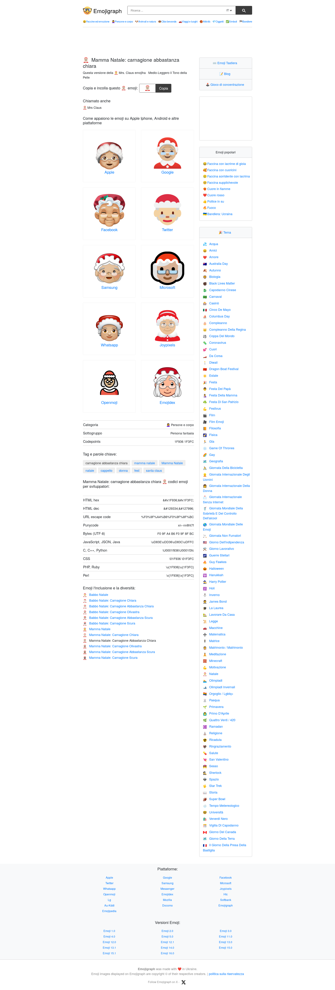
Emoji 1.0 (109, 931)
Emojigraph (107, 11)
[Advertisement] (167, 42)
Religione (212, 733)
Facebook (109, 229)
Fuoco (209, 207)
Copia (163, 87)
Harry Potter (214, 581)
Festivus (212, 408)
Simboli (231, 21)
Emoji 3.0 (226, 931)
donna (123, 470)
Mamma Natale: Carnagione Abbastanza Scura (119, 651)
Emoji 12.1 (167, 942)
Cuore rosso (214, 195)
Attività (205, 21)
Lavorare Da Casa (219, 614)
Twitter (167, 229)
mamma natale (144, 463)
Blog (225, 73)
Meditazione (214, 654)
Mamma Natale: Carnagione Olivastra (112, 646)
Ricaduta (212, 739)
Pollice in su (213, 201)
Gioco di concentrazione (225, 84)
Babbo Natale (95, 594)
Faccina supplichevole (220, 182)
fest (136, 470)
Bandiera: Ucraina (218, 213)
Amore (210, 257)
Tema (225, 232)
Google (167, 172)
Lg (109, 900)
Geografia (213, 461)
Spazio (211, 779)
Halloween (213, 568)
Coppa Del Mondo (218, 335)
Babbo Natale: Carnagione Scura (109, 623)
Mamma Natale (172, 463)
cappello (106, 470)
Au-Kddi (109, 905)
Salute (210, 752)
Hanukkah (213, 574)
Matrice (211, 640)
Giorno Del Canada (219, 831)
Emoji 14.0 (167, 948)
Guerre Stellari (216, 555)
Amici (210, 250)
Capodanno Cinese (219, 289)
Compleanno (215, 322)
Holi (209, 588)
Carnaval (212, 296)
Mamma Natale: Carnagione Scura (110, 657)
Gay (209, 454)
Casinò (211, 303)
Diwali (210, 362)
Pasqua (211, 700)
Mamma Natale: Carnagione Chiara (111, 634)
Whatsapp (109, 344)
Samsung (109, 287)
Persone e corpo (122, 21)
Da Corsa (212, 355)
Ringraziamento (217, 746)
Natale (210, 673)
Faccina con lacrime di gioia (224, 163)
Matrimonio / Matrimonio (223, 647)
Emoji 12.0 (109, 942)
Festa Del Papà (217, 388)
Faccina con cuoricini (220, 170)
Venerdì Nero (215, 818)
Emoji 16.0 (167, 953)
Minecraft (212, 660)
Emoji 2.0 (167, 931)
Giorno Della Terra (219, 838)
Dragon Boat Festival (221, 368)
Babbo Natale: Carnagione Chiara (109, 600)
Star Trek (212, 785)
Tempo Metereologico (221, 805)
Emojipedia (109, 911)
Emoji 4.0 (109, 936)
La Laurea (213, 607)
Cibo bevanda (167, 21)
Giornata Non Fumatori (222, 535)
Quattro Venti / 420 (219, 720)
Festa (210, 382)
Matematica (214, 634)
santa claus (154, 470)
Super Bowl (214, 798)
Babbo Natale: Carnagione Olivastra (111, 611)
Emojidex (167, 402)
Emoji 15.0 (225, 948)
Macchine (213, 627)
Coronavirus (214, 342)
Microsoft (167, 287)
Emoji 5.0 (167, 936)
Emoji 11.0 (225, 936)
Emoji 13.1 (109, 948)
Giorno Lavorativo (218, 548)
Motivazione (214, 667)
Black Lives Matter (219, 283)
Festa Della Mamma (220, 395)
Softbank (225, 900)
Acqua (210, 243)
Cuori (210, 349)
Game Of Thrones (218, 448)
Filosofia (212, 428)
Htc (226, 894)
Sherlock (212, 772)
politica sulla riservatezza (226, 973)
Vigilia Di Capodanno (221, 825)
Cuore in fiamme (216, 188)
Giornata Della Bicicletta (223, 467)
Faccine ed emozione (96, 21)
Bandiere (245, 21)
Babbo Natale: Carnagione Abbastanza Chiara (118, 606)
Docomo (167, 905)
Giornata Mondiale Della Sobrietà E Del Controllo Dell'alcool (223, 513)
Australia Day (215, 263)
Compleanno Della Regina (224, 329)
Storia (210, 792)
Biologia (211, 276)
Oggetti (218, 21)
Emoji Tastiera (225, 62)
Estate (210, 375)
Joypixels (167, 344)
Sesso (210, 766)
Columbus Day (216, 316)
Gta (208, 441)
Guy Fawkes (214, 561)
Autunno (212, 270)
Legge (210, 621)
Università (213, 812)
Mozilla (167, 900)
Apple (109, 172)
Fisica (210, 434)
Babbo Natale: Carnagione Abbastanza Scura (118, 617)
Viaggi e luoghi (188, 21)
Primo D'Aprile (216, 713)
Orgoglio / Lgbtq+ (218, 693)
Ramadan (213, 726)
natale (89, 470)
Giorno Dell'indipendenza (223, 542)
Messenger (167, 889)
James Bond (215, 601)
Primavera (213, 706)
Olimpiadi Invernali (219, 687)
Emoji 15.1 (109, 953)
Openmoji (109, 402)
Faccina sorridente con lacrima (226, 176)
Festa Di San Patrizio (221, 401)
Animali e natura (145, 21)
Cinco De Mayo (217, 309)
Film (209, 415)
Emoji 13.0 (225, 942)
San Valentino (216, 759)
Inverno (211, 594)
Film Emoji (213, 421)
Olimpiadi (212, 680)
